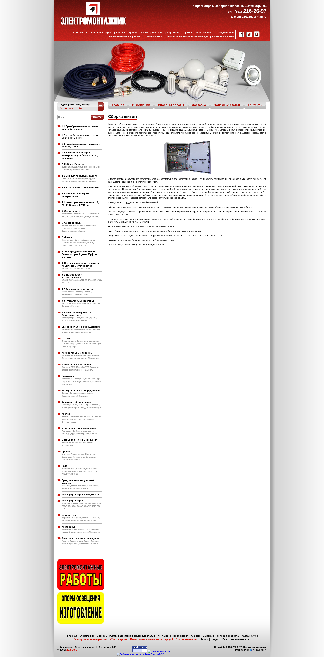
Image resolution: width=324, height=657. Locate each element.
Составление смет (223, 36)
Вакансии (157, 32)
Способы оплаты (107, 635)
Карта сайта (80, 32)
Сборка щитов (153, 36)
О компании (87, 635)
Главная (72, 635)
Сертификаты (175, 32)
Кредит (133, 32)
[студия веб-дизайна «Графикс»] (251, 650)
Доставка (125, 635)
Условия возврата (102, 32)
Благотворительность (200, 32)
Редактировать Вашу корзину (75, 105)
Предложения (226, 32)
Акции (144, 32)
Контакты (163, 635)
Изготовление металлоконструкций (187, 36)
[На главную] (93, 23)
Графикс (259, 649)
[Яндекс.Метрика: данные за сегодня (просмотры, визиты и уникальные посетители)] (159, 651)
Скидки (120, 32)
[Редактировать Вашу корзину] (101, 106)
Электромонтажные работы (124, 36)
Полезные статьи (144, 635)
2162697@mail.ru (254, 16)
